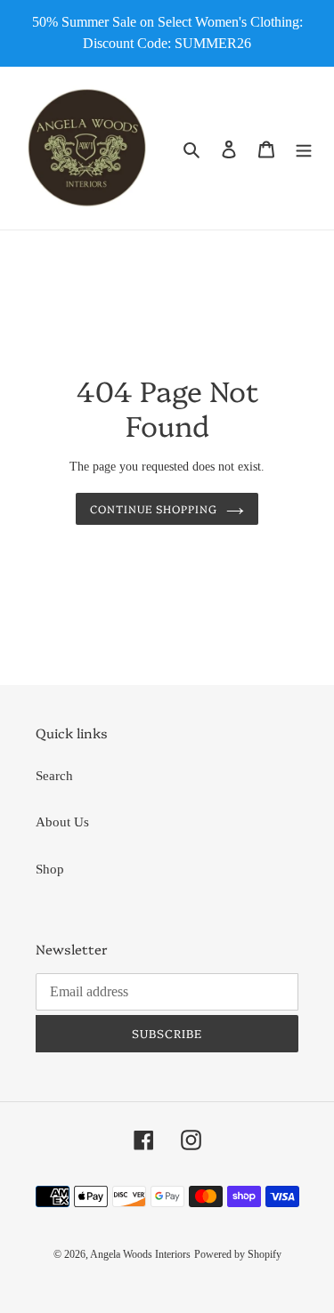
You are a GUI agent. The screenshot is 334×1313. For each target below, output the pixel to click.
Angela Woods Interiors (140, 1254)
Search (54, 776)
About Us (62, 822)
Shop (50, 869)
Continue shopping (154, 508)
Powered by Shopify (237, 1254)
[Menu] (303, 148)
